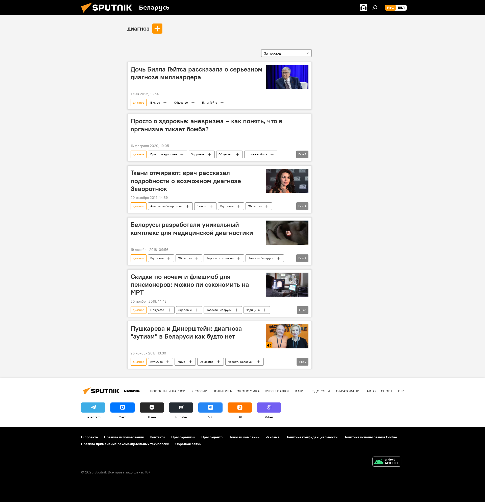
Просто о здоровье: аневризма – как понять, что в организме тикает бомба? (206, 125)
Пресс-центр (212, 437)
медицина (253, 310)
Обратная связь (188, 444)
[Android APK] (387, 462)
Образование (348, 391)
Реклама (272, 437)
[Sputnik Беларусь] (108, 14)
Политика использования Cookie (370, 437)
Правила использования (124, 437)
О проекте (89, 437)
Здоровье (197, 154)
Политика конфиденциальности (311, 437)
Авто (371, 391)
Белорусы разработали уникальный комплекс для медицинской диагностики (192, 228)
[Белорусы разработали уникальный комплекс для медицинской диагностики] (287, 233)
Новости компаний (244, 437)
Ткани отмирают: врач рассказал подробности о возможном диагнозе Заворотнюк (186, 181)
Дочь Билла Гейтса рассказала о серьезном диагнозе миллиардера (196, 73)
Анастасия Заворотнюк (166, 206)
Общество (181, 102)
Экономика (248, 391)
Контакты (157, 437)
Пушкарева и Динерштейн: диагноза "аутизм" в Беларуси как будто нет (186, 332)
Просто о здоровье (163, 154)
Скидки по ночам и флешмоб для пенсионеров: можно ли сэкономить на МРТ (190, 284)
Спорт (386, 391)
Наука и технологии (220, 258)
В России (198, 391)
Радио (181, 362)
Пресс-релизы (183, 437)
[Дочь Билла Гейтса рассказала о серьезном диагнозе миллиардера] (287, 77)
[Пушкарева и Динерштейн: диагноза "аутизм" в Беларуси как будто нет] (287, 336)
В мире (155, 102)
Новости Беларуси (261, 258)
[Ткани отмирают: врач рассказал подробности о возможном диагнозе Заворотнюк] (287, 181)
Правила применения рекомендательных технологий (125, 444)
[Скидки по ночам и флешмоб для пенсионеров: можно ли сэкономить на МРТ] (287, 285)
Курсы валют (277, 391)
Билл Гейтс (209, 102)
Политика (222, 391)
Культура (156, 362)
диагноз (138, 28)
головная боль (257, 154)
